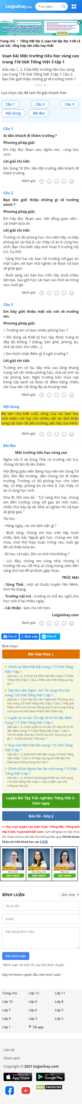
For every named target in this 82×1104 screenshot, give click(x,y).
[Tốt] (64, 181)
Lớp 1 (6, 1027)
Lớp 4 (6, 1018)
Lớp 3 (33, 1018)
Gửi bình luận (15, 956)
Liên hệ (8, 1050)
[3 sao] (32, 645)
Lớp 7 (6, 1010)
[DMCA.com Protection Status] (49, 1091)
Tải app (38, 1027)
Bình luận (31, 636)
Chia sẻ (12, 636)
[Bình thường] (56, 181)
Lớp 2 (59, 1018)
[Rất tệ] (42, 181)
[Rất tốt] (71, 181)
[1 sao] (21, 645)
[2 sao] (27, 645)
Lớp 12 (34, 993)
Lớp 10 (7, 1001)
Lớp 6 (33, 1010)
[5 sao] (42, 645)
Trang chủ (9, 993)
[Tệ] (49, 181)
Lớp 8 (59, 1001)
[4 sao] (37, 645)
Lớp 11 (60, 993)
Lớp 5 (59, 1010)
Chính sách (11, 1058)
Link (44, 841)
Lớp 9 (33, 1001)
